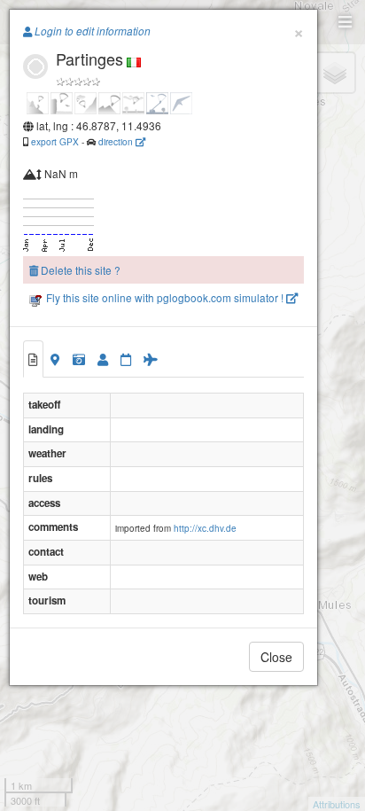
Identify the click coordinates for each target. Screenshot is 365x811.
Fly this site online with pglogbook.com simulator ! (164, 297)
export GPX (55, 141)
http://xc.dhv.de (205, 528)
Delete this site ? (79, 269)
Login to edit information (91, 31)
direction (117, 141)
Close (276, 657)
